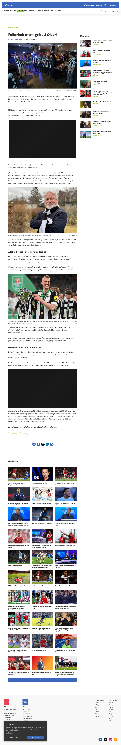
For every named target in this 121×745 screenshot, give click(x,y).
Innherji (111, 702)
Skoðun (97, 711)
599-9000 (9, 720)
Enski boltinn (13, 433)
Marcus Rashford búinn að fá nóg (65, 545)
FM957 (111, 716)
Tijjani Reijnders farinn (15, 565)
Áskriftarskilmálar (27, 718)
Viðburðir (111, 709)
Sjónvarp (97, 714)
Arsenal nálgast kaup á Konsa (64, 586)
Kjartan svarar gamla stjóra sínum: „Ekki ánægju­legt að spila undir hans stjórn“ (102, 93)
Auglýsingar (25, 711)
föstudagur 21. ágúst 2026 (94, 5)
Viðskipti (97, 705)
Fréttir (97, 702)
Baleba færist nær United (39, 586)
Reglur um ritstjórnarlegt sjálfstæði (10, 710)
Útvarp (97, 716)
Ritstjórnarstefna (27, 716)
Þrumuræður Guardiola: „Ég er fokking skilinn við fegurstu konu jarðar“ (65, 630)
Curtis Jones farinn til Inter (39, 483)
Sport (96, 707)
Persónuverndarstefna (10, 713)
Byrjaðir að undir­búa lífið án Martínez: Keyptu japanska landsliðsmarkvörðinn (16, 608)
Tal (110, 721)
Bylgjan (111, 714)
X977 (110, 718)
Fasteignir (111, 705)
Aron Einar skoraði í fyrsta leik (102, 102)
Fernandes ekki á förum (39, 650)
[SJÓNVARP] (105, 11)
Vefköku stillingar (14, 737)
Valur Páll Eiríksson (13, 39)
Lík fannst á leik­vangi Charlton (17, 586)
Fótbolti (24, 433)
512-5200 (27, 709)
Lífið (96, 709)
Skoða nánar (9, 732)
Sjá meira (42, 680)
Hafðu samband (26, 714)
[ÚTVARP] (109, 11)
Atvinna (111, 707)
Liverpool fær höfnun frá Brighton (42, 523)
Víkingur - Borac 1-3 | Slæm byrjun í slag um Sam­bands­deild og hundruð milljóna (102, 72)
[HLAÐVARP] (101, 11)
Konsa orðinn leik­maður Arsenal (41, 503)
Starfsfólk (25, 720)
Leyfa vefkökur (36, 737)
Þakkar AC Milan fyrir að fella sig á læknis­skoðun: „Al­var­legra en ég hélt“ (65, 674)
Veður (110, 711)
